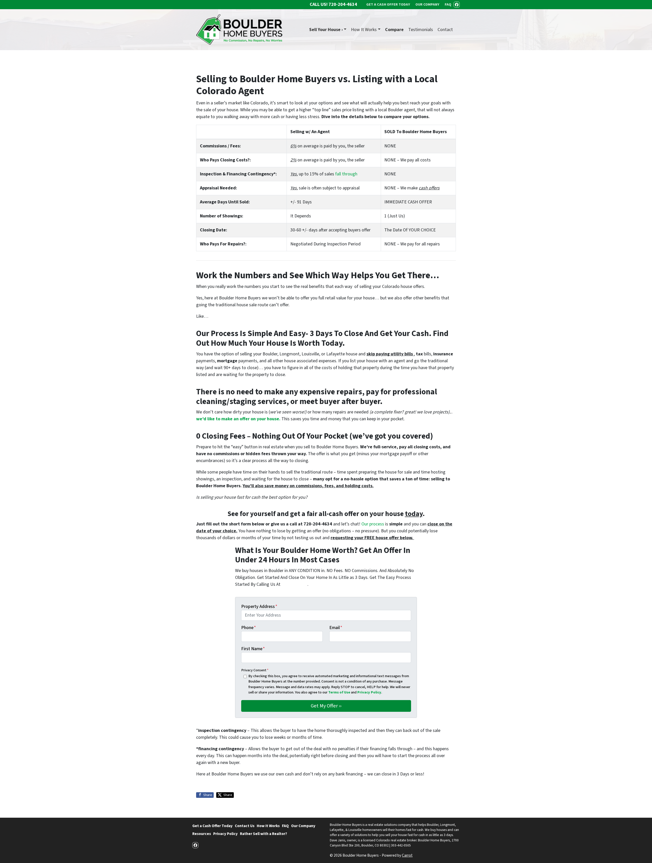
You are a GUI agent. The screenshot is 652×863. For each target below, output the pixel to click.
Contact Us (244, 826)
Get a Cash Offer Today (212, 826)
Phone (248, 627)
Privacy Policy (369, 692)
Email (335, 627)
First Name (253, 649)
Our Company (303, 826)
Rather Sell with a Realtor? (263, 834)
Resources (201, 834)
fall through (346, 174)
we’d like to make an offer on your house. (238, 419)
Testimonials (420, 29)
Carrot (407, 855)
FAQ (285, 826)
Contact (445, 29)
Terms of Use (339, 692)
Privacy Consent (254, 670)
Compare (394, 29)
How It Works (364, 29)
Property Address (259, 606)
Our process (372, 524)
